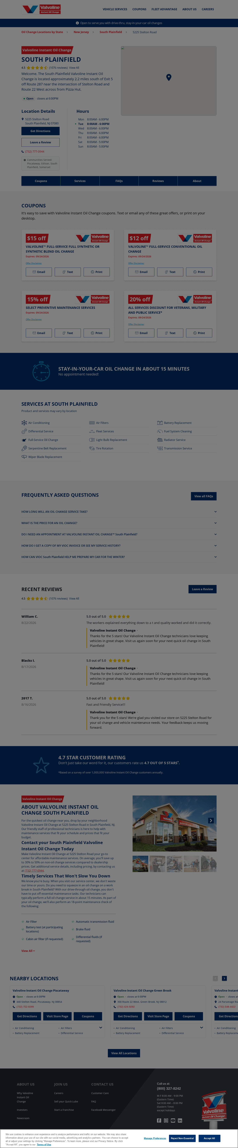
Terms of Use (44, 1144)
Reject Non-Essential (182, 1138)
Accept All (209, 1138)
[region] (119, 1138)
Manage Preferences (155, 1138)
